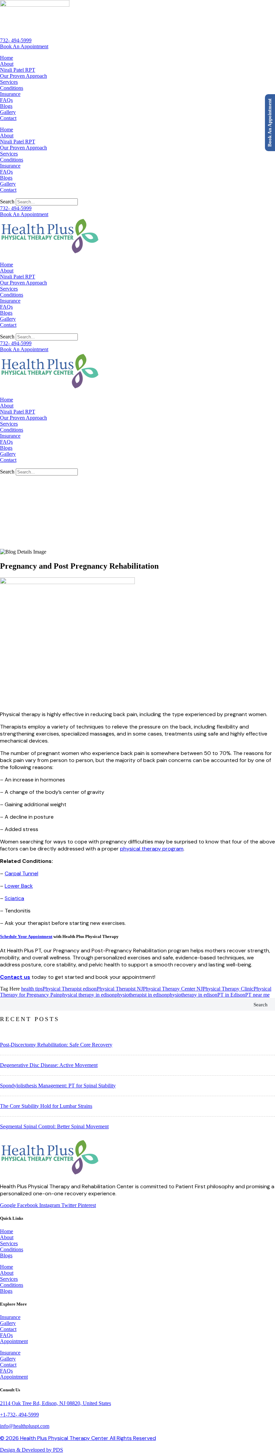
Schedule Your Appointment (26, 936)
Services (9, 82)
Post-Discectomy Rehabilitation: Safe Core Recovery (56, 1045)
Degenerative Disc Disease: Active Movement (49, 1065)
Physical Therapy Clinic (228, 989)
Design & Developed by (31, 1450)
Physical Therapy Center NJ (173, 989)
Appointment (14, 1341)
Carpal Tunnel (21, 873)
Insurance (10, 94)
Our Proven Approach (23, 76)
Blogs (6, 106)
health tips (32, 989)
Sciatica (14, 898)
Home (6, 58)
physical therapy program (151, 848)
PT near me (257, 995)
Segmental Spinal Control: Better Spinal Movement (54, 1126)
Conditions (11, 88)
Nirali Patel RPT (17, 70)
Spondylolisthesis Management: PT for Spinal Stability (58, 1085)
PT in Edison (231, 995)
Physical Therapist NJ (120, 989)
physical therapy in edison (87, 995)
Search (7, 201)
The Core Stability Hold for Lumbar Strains (46, 1106)
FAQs (6, 100)
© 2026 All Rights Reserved (78, 1438)
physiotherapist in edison (141, 995)
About (6, 64)
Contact (8, 118)
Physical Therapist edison (70, 989)
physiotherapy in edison (192, 995)
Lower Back (19, 885)
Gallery (8, 112)
